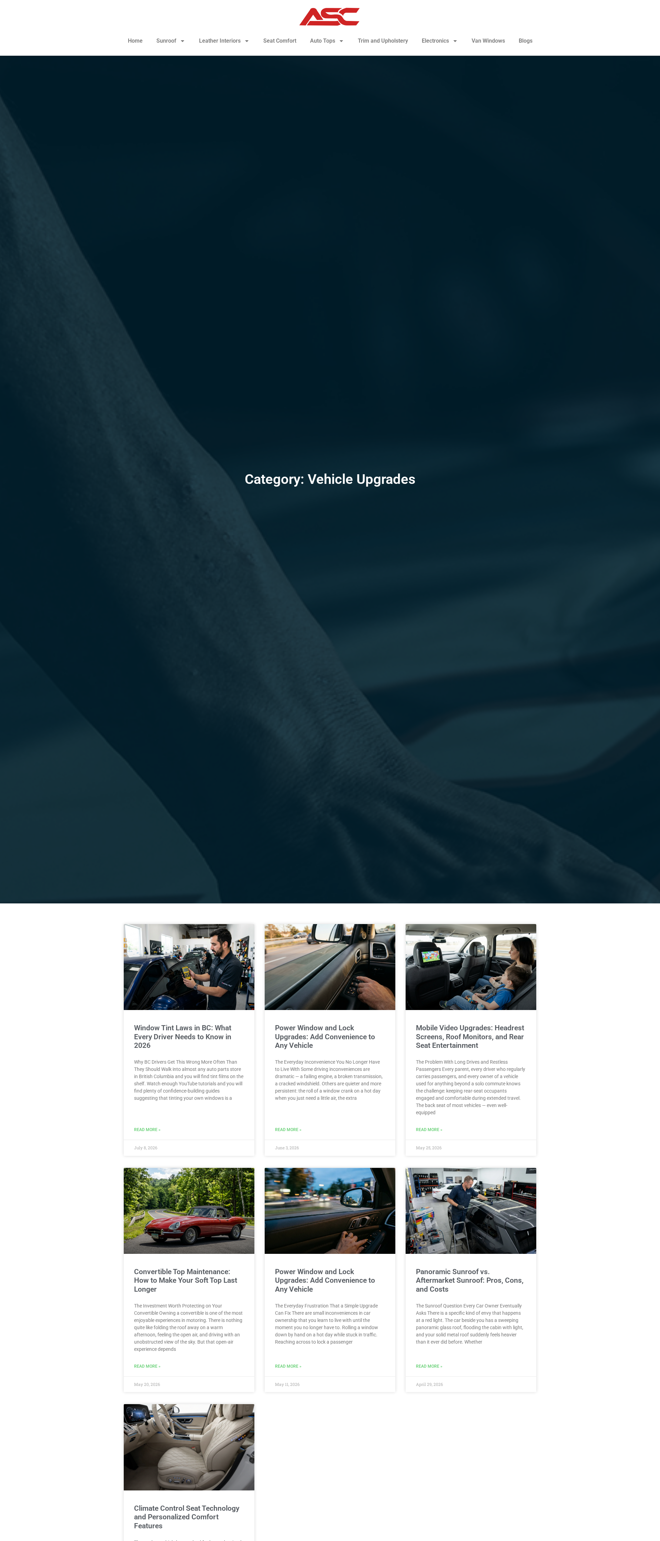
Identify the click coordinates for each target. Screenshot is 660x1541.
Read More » (147, 1129)
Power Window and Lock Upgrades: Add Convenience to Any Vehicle (325, 1036)
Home (135, 40)
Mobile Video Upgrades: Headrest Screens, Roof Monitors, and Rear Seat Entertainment (470, 1036)
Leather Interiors (220, 40)
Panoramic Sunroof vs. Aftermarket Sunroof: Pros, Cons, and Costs (470, 1280)
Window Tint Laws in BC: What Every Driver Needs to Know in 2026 (182, 1036)
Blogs (525, 40)
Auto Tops (322, 40)
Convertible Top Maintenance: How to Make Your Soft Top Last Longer (185, 1280)
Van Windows (488, 40)
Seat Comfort (279, 40)
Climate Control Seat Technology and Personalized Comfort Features (186, 1517)
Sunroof (166, 40)
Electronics (435, 40)
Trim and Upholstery (383, 40)
